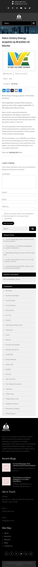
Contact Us (8, 546)
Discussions (10, 310)
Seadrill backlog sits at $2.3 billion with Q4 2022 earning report (18, 267)
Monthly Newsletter (13, 345)
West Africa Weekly (13, 409)
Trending (9, 389)
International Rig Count (14, 325)
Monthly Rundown (12, 350)
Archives (14, 84)
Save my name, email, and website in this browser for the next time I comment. (19, 216)
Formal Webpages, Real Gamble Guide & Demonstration (19, 240)
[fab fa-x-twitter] (17, 8)
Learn (8, 335)
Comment (6, 174)
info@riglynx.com (20, 4)
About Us (7, 536)
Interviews (9, 330)
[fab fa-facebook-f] (13, 8)
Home (6, 533)
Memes (8, 340)
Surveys (8, 374)
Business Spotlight (12, 295)
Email (4, 199)
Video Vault (10, 394)
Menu (7, 23)
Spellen (8, 369)
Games (8, 320)
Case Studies (10, 300)
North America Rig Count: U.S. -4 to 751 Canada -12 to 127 (18, 260)
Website (5, 206)
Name (5, 192)
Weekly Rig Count (12, 399)
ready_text (9, 364)
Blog (6, 543)
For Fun (8, 315)
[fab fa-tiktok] (30, 8)
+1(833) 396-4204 (20, 2)
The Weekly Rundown (13, 384)
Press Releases (11, 359)
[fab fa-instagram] (8, 8)
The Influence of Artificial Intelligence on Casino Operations (18, 247)
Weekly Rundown (12, 404)
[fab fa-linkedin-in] (25, 8)
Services (7, 540)
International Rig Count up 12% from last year (19, 254)
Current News (10, 305)
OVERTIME (9, 354)
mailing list (13, 152)
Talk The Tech (11, 379)
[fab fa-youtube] (21, 8)
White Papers (10, 413)
